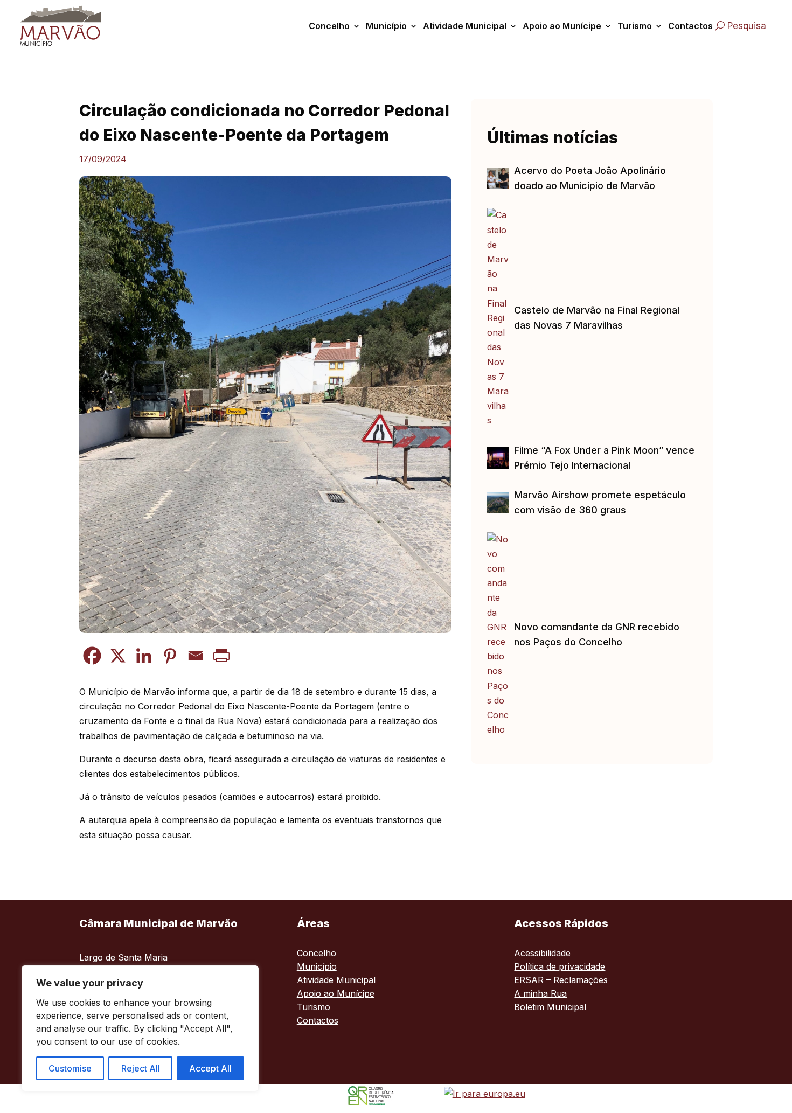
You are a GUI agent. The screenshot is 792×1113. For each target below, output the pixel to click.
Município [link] (386, 26)
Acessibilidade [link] (542, 953)
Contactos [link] (690, 26)
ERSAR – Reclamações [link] (561, 980)
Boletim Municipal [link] (550, 1007)
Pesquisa (746, 25)
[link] (71, 25)
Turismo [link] (634, 26)
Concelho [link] (329, 26)
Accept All (210, 1068)
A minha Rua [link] (540, 994)
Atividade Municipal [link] (464, 26)
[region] (140, 1028)
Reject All (140, 1068)
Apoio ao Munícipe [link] (562, 26)
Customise (70, 1068)
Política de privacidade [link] (559, 967)
